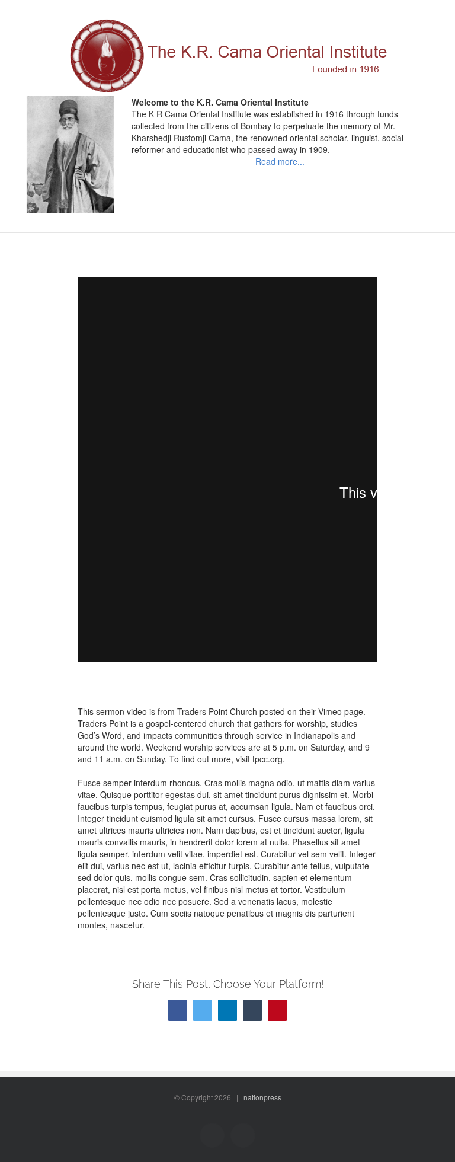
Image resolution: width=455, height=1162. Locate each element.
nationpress (262, 1097)
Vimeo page (340, 711)
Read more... (280, 161)
